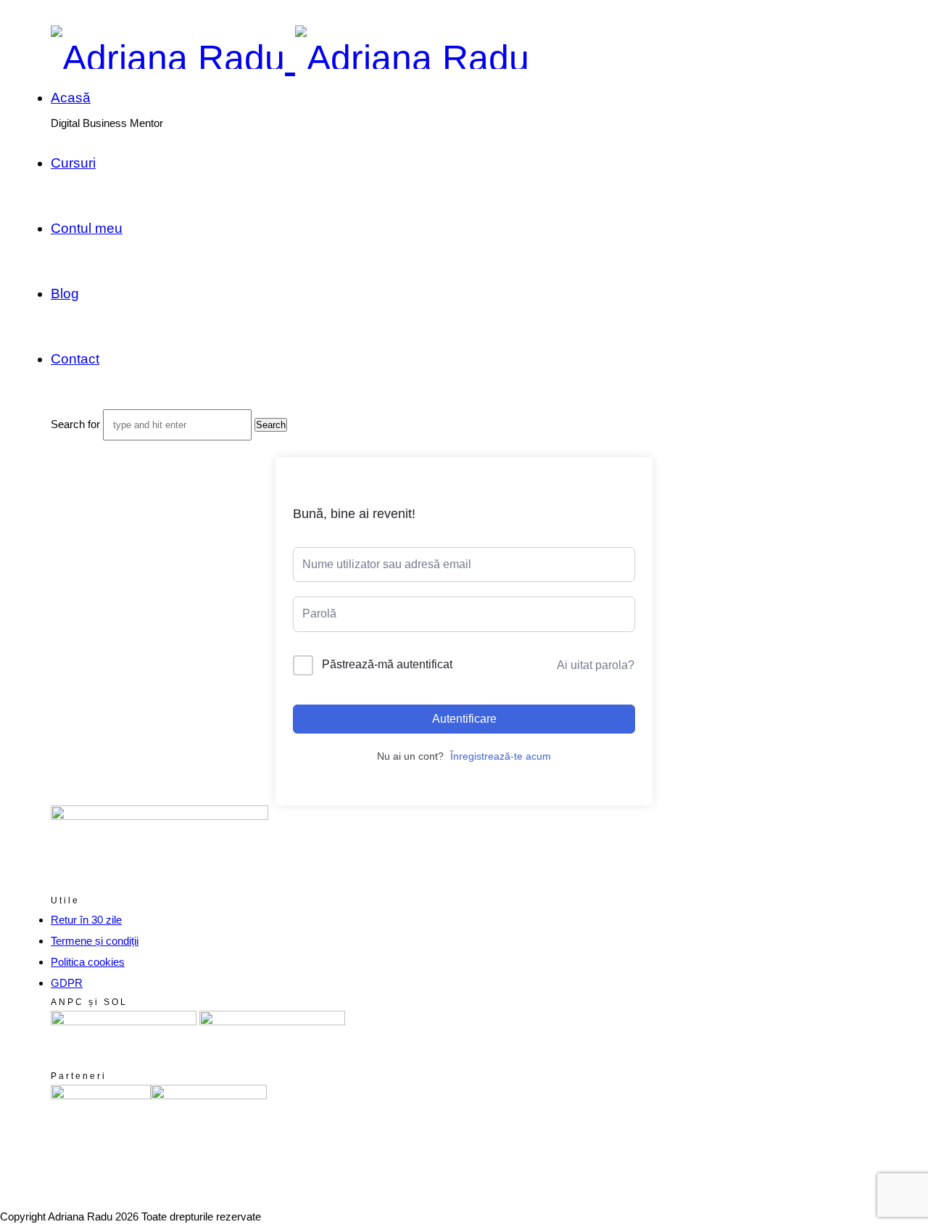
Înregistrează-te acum (500, 756)
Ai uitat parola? (595, 665)
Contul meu (87, 228)
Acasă (71, 97)
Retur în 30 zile (86, 920)
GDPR (67, 983)
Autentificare (464, 719)
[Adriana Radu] (290, 58)
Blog (65, 293)
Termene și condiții (94, 941)
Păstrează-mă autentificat (387, 664)
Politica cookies (88, 962)
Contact (75, 358)
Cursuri (73, 163)
